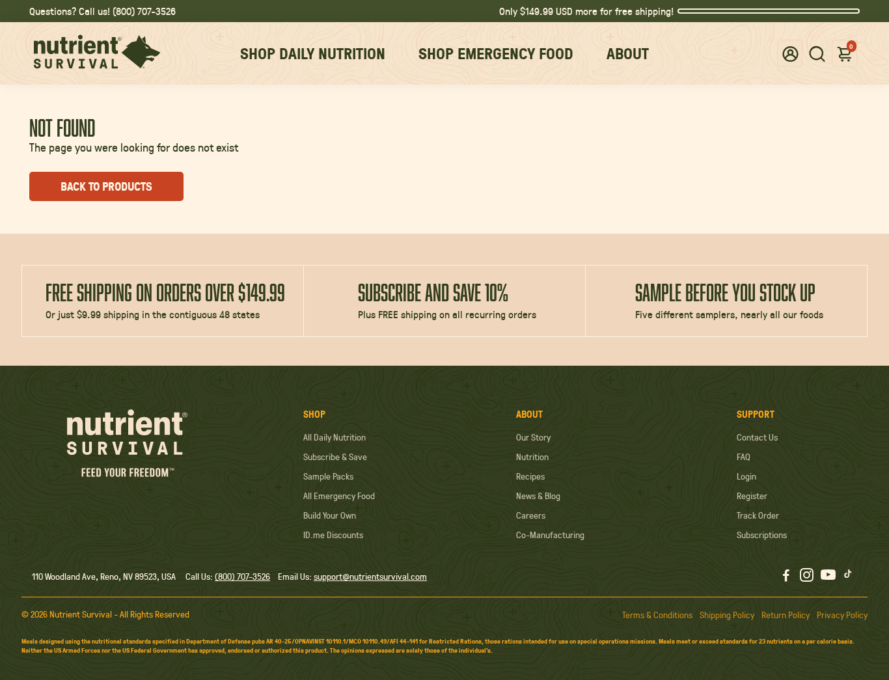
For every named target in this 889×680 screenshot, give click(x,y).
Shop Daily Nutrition (312, 53)
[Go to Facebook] (786, 576)
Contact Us (757, 437)
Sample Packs (328, 476)
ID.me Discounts (333, 535)
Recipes (530, 476)
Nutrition (532, 457)
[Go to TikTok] (848, 576)
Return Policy (785, 615)
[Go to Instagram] (807, 576)
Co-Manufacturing (550, 535)
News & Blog (538, 496)
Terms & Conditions (657, 615)
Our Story (533, 437)
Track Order (758, 515)
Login (746, 476)
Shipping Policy (727, 615)
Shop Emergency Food (495, 53)
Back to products (106, 186)
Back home (246, 186)
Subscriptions (762, 535)
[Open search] (817, 53)
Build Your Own (329, 515)
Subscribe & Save (335, 457)
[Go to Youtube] (828, 576)
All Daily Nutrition (334, 437)
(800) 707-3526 (242, 576)
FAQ (743, 457)
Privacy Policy (842, 615)
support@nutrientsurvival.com (370, 576)
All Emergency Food (339, 496)
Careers (530, 515)
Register (752, 496)
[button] (790, 53)
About (628, 53)
